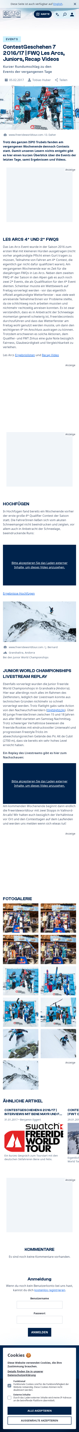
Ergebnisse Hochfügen (19, 593)
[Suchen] (64, 14)
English (57, 4)
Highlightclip (56, 710)
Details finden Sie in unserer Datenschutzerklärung (25, 1373)
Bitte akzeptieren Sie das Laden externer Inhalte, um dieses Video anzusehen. (40, 565)
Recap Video (50, 355)
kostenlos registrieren (49, 1290)
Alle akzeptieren (40, 1410)
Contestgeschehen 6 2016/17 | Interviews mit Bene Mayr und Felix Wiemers (33, 1114)
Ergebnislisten (25, 355)
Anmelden (39, 1332)
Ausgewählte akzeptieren (39, 1420)
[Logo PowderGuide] (12, 14)
